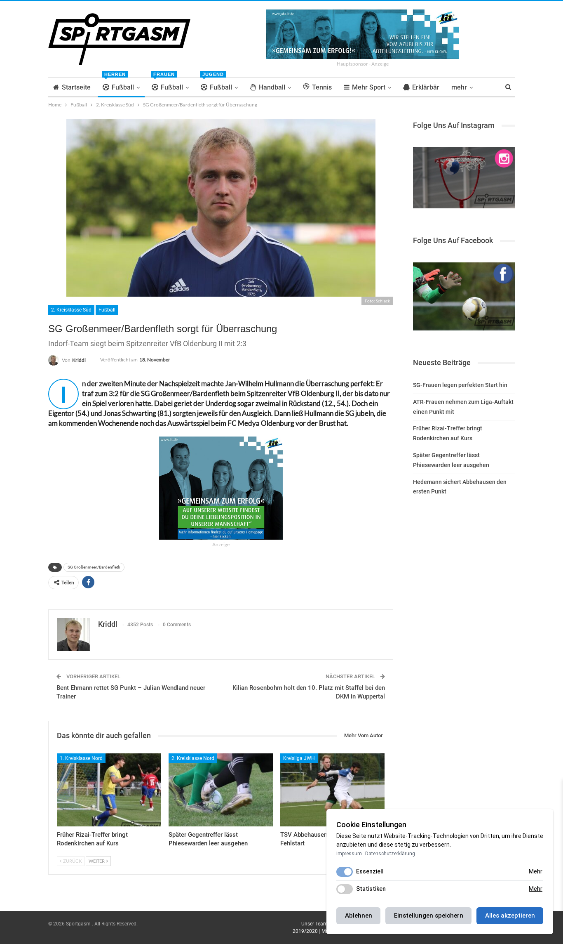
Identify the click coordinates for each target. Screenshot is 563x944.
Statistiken (371, 888)
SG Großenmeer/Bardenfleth (94, 567)
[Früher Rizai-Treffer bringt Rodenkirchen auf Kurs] (109, 789)
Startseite (76, 87)
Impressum (349, 854)
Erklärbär (425, 87)
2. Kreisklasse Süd (71, 310)
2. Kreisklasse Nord (192, 758)
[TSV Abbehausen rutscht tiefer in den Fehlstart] (332, 789)
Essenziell (370, 871)
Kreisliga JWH (299, 758)
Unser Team (314, 924)
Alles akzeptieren (510, 915)
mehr (459, 87)
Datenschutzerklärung (390, 854)
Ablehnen (358, 915)
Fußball (119, 84)
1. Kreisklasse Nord (81, 758)
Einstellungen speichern (428, 915)
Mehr (535, 871)
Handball (272, 87)
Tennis (322, 87)
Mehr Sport (368, 87)
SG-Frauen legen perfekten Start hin (460, 385)
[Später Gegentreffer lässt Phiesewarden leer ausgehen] (221, 789)
